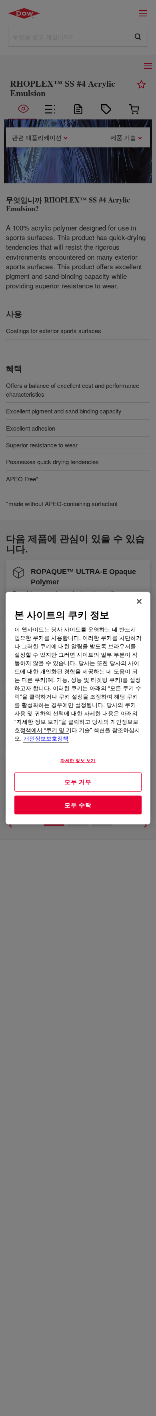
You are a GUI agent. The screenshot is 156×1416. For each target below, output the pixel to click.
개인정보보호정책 (46, 738)
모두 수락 (78, 804)
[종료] (139, 601)
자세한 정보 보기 (78, 760)
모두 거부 (78, 781)
